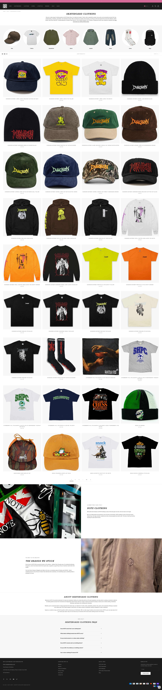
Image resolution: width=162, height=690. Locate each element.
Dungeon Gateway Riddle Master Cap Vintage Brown (61, 145)
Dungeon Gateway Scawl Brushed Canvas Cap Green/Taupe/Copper (100, 145)
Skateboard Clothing (15, 11)
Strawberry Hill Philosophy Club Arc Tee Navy (61, 425)
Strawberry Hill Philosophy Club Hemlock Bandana (100, 377)
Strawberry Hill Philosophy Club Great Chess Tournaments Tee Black (100, 426)
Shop (8, 11)
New (10, 6)
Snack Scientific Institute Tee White (100, 473)
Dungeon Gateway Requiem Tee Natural (140, 331)
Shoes (33, 6)
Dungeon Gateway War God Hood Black (22, 238)
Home (4, 11)
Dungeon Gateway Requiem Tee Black (22, 377)
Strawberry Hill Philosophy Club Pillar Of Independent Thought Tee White (22, 426)
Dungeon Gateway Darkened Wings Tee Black (61, 331)
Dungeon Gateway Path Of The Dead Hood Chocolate (61, 238)
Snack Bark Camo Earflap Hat (22, 473)
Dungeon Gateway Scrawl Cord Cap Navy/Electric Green (61, 191)
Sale (53, 6)
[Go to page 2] (90, 479)
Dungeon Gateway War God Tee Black (100, 331)
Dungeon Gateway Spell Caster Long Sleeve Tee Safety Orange (22, 284)
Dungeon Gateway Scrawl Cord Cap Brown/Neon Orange (140, 145)
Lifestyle (40, 6)
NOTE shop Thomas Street (104, 670)
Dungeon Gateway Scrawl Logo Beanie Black (139, 98)
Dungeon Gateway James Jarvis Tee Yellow (61, 98)
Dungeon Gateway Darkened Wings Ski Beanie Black (22, 145)
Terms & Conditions (62, 668)
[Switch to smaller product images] (4, 54)
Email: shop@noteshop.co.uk (9, 664)
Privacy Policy (61, 670)
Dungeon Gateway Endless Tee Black (22, 331)
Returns (59, 666)
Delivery (60, 664)
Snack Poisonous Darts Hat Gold (61, 473)
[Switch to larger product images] (2, 54)
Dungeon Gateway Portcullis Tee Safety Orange (140, 284)
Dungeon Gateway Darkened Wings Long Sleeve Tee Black (61, 284)
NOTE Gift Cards (102, 664)
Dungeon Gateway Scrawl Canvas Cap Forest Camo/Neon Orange (101, 191)
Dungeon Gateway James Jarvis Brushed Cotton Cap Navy (22, 98)
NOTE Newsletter (102, 666)
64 (86, 479)
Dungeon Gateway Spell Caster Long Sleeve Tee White (140, 238)
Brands (47, 6)
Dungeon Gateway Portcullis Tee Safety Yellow (100, 284)
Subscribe (14, 684)
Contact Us (60, 674)
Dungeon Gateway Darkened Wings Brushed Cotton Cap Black (139, 191)
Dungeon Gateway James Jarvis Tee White (100, 98)
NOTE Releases (102, 668)
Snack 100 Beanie (140, 425)
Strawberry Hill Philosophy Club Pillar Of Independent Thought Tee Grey (139, 378)
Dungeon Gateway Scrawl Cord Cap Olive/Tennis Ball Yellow (22, 191)
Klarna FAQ (60, 672)
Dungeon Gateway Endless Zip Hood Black (100, 238)
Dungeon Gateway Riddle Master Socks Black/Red (61, 377)
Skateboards (17, 6)
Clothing (26, 6)
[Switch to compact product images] (6, 54)
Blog (58, 6)
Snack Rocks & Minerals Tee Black (140, 473)
